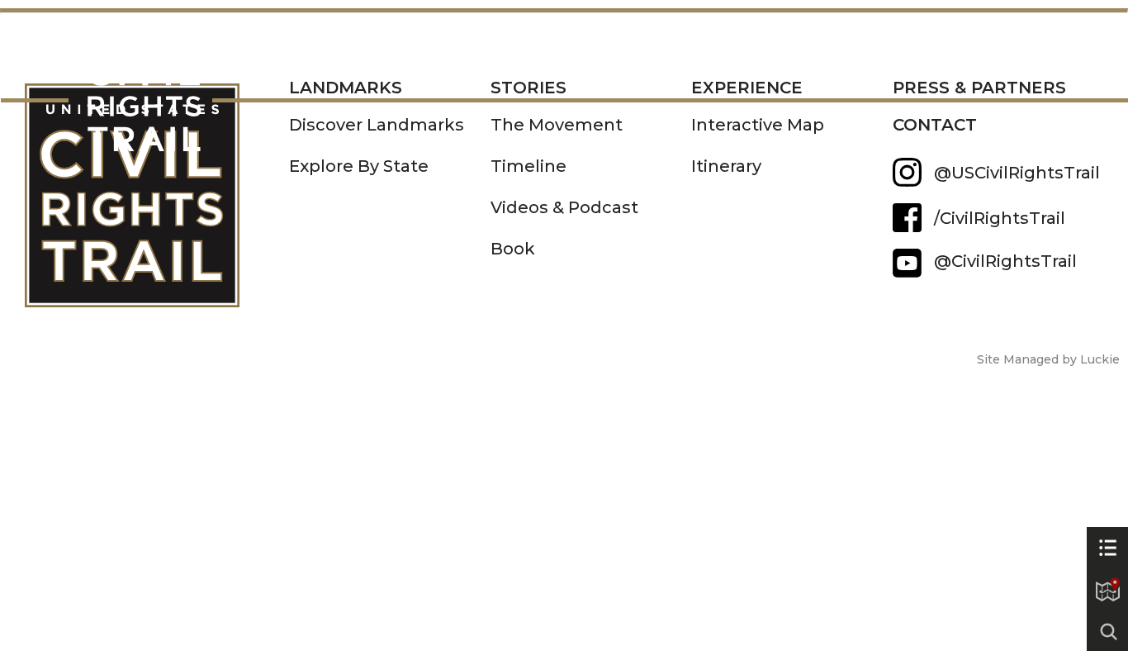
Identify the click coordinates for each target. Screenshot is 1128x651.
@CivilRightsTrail (907, 263)
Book (513, 249)
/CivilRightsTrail (999, 218)
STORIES (423, 64)
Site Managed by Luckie (1048, 359)
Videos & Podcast (564, 207)
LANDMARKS (274, 64)
